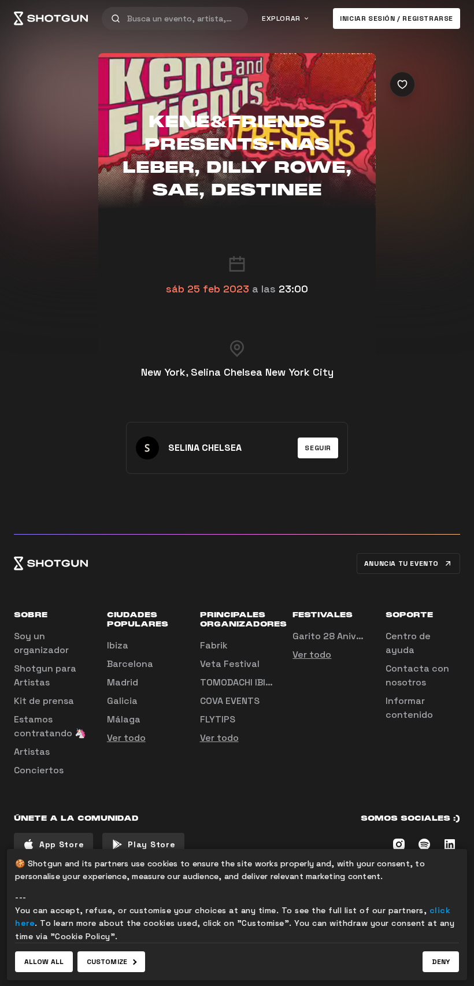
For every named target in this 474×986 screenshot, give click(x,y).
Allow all (44, 961)
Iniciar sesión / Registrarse (396, 18)
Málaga (123, 719)
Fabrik (214, 645)
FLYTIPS (217, 719)
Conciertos (39, 770)
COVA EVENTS (230, 701)
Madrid (122, 682)
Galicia (122, 701)
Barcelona (130, 664)
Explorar (281, 18)
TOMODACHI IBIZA (238, 682)
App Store (61, 844)
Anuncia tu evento (401, 563)
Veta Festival (230, 664)
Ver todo (126, 738)
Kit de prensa (44, 701)
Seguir (318, 448)
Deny (441, 961)
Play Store (151, 844)
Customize (107, 961)
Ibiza (117, 645)
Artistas (32, 752)
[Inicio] (51, 18)
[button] (318, 448)
